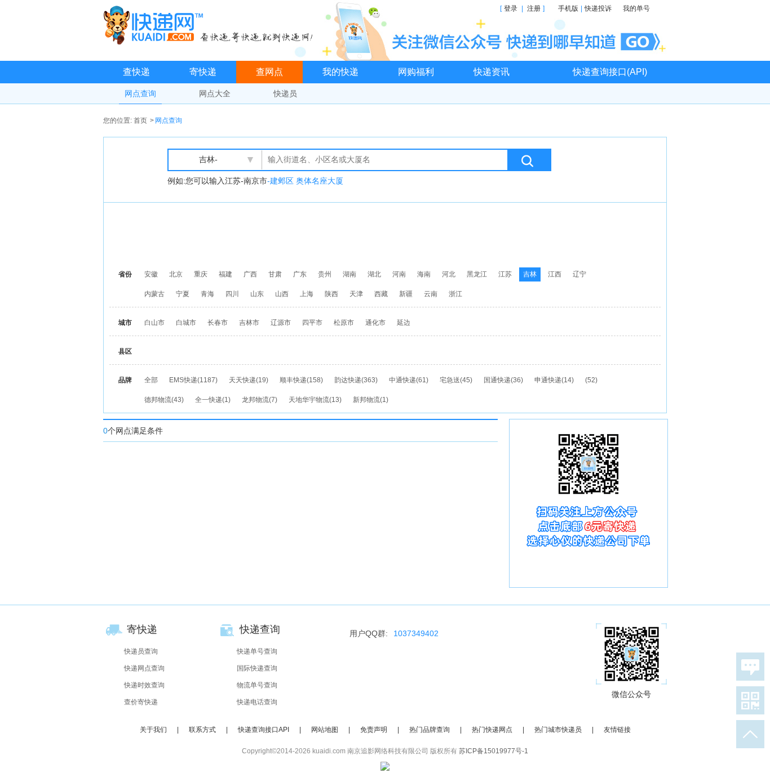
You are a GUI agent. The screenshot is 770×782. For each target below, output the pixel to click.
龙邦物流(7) (259, 400)
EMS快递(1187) (193, 380)
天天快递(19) (248, 380)
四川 (232, 294)
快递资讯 (491, 72)
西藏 (381, 294)
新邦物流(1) (370, 400)
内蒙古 (154, 294)
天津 (356, 294)
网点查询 (140, 93)
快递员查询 (141, 651)
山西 (282, 294)
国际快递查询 (257, 668)
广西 (250, 274)
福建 (225, 274)
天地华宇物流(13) (315, 400)
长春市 (217, 323)
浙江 (455, 294)
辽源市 (281, 323)
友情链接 (617, 730)
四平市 (312, 323)
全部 (151, 380)
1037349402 (416, 633)
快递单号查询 (257, 651)
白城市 (186, 323)
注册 (534, 8)
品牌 (125, 380)
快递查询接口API (263, 730)
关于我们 (153, 730)
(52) (591, 380)
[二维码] (748, 700)
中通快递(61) (408, 380)
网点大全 (215, 93)
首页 (140, 120)
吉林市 (249, 323)
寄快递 (202, 72)
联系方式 (202, 730)
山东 (257, 294)
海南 (424, 274)
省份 (125, 274)
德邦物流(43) (164, 400)
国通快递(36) (503, 380)
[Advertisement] (388, 233)
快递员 (285, 93)
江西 (554, 274)
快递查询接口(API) (610, 72)
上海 (306, 294)
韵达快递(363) (356, 380)
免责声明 (373, 730)
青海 (207, 294)
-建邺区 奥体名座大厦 (305, 180)
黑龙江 (477, 274)
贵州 (324, 274)
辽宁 (579, 274)
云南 (430, 294)
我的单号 (636, 8)
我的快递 (340, 72)
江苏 (505, 274)
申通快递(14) (554, 380)
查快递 (136, 72)
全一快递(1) (213, 400)
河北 (448, 274)
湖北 (374, 274)
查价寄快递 (141, 702)
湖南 (349, 274)
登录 (510, 8)
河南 (399, 274)
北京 (176, 274)
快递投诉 (598, 8)
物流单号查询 (257, 685)
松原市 (344, 323)
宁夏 (182, 294)
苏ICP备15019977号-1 (493, 751)
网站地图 (324, 730)
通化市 (375, 323)
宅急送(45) (456, 380)
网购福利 (416, 72)
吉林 (530, 274)
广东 (300, 274)
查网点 (269, 72)
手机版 (568, 8)
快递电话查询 (257, 702)
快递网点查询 (144, 668)
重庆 (200, 274)
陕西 (331, 294)
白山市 (154, 323)
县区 (125, 351)
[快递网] (210, 25)
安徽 (151, 274)
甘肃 (275, 274)
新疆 (406, 294)
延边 (403, 323)
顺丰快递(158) (301, 380)
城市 (125, 323)
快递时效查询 (144, 685)
